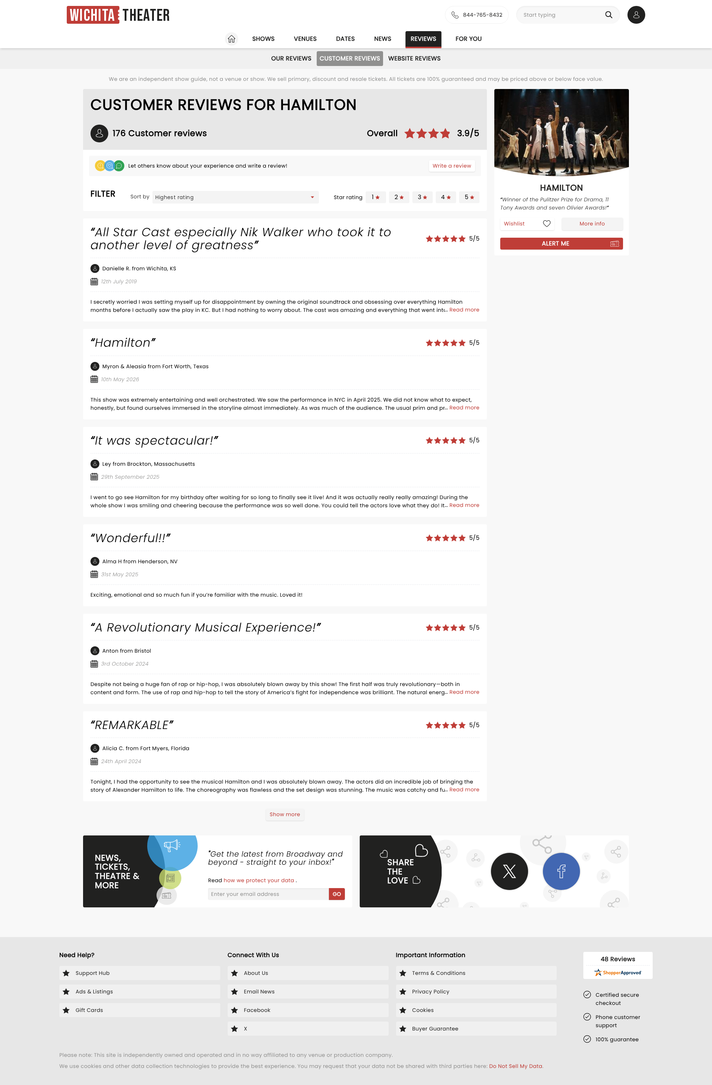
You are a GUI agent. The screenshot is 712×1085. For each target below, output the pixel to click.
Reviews (423, 38)
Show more (285, 814)
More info (592, 223)
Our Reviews (291, 58)
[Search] (610, 15)
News (382, 38)
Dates (345, 38)
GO (337, 894)
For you (469, 38)
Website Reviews (414, 58)
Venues (305, 38)
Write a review (452, 165)
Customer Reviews (350, 58)
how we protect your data (260, 880)
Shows (263, 38)
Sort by (140, 196)
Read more (464, 309)
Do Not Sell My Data (515, 1066)
